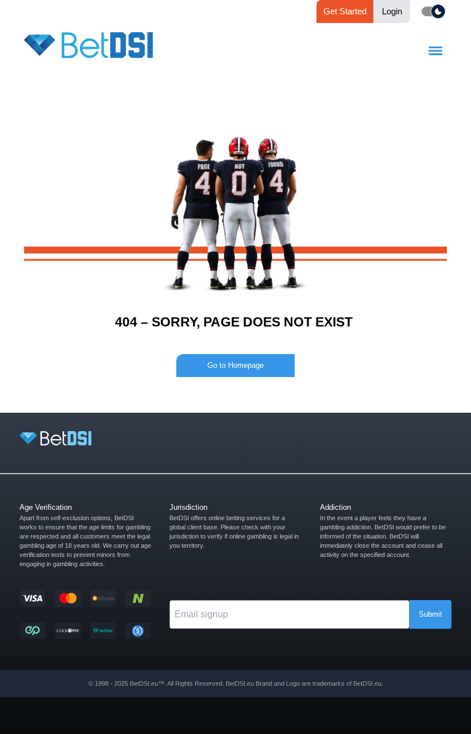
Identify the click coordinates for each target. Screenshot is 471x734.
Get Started (344, 11)
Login (392, 11)
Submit (430, 614)
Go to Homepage (235, 365)
